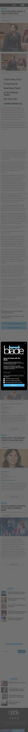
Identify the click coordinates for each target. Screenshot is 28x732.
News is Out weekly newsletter (12, 380)
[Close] (25, 343)
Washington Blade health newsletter (13, 382)
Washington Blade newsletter (12, 378)
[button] (14, 379)
